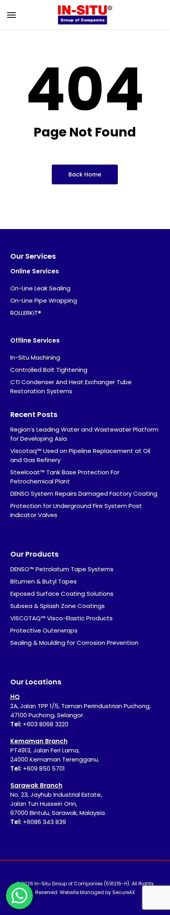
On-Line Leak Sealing (40, 288)
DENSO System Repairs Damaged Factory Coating (83, 493)
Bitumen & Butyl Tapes (43, 581)
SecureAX (123, 892)
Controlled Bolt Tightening (48, 370)
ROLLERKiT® (25, 313)
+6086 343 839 (44, 822)
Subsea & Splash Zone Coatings (57, 606)
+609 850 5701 (44, 768)
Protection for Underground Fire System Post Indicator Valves (76, 510)
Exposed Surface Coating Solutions (61, 593)
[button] (11, 15)
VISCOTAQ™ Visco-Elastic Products (61, 618)
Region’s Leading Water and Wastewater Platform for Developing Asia (84, 434)
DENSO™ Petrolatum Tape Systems (61, 569)
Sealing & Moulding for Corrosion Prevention (74, 642)
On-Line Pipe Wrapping (43, 300)
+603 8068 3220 (45, 724)
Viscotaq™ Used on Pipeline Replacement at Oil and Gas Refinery (80, 455)
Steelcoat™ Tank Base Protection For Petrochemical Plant (64, 476)
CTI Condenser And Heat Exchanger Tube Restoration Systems (71, 386)
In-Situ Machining (35, 357)
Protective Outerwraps (43, 630)
